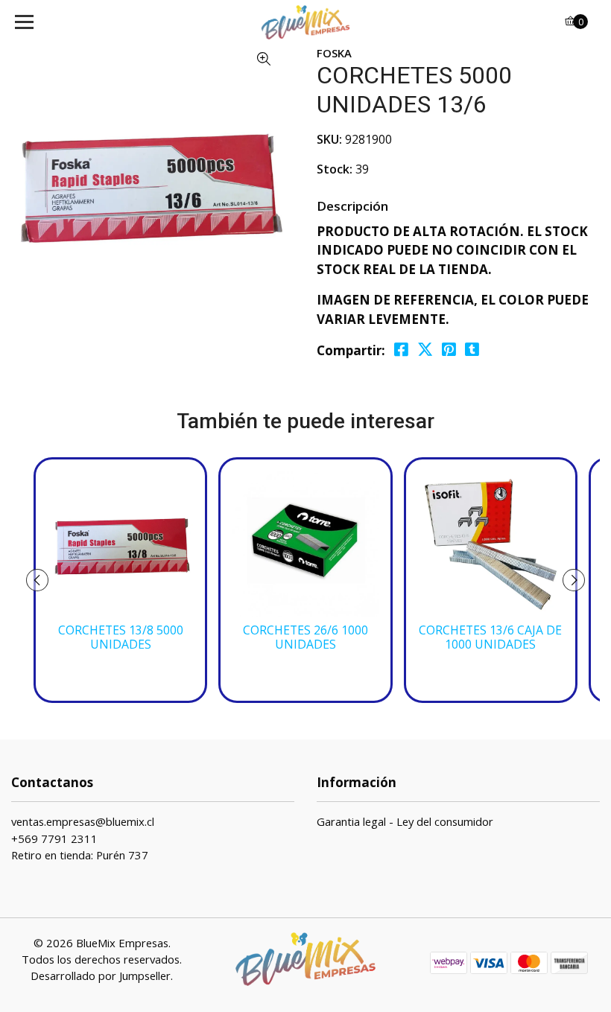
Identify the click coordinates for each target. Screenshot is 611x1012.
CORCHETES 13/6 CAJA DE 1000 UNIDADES (490, 637)
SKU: (329, 139)
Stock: (334, 169)
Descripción (352, 205)
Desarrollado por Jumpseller (101, 975)
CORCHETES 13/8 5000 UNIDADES (120, 637)
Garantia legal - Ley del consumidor (405, 821)
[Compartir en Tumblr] (472, 349)
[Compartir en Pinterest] (449, 349)
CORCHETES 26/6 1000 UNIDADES (305, 637)
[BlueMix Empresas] (306, 22)
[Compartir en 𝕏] (425, 349)
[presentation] (37, 580)
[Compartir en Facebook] (401, 349)
